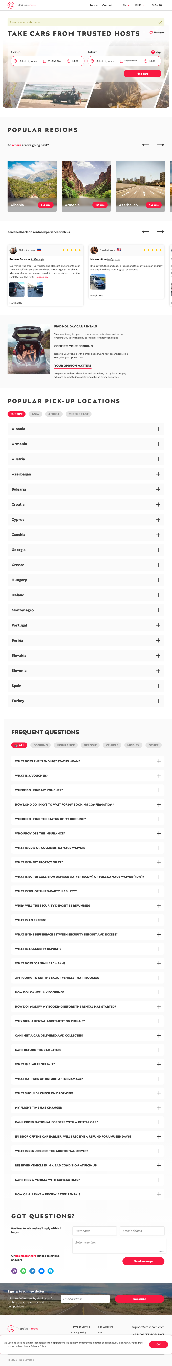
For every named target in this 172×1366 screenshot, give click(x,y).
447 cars (154, 204)
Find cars (142, 74)
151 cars (100, 204)
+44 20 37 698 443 (148, 1334)
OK (159, 1344)
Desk (101, 1332)
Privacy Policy (79, 1332)
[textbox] (29, 61)
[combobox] (30, 61)
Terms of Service (80, 1326)
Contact (107, 5)
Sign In (157, 5)
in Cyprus (113, 259)
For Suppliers (105, 1326)
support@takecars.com (148, 1327)
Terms (94, 5)
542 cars (45, 204)
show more (42, 276)
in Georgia (37, 259)
